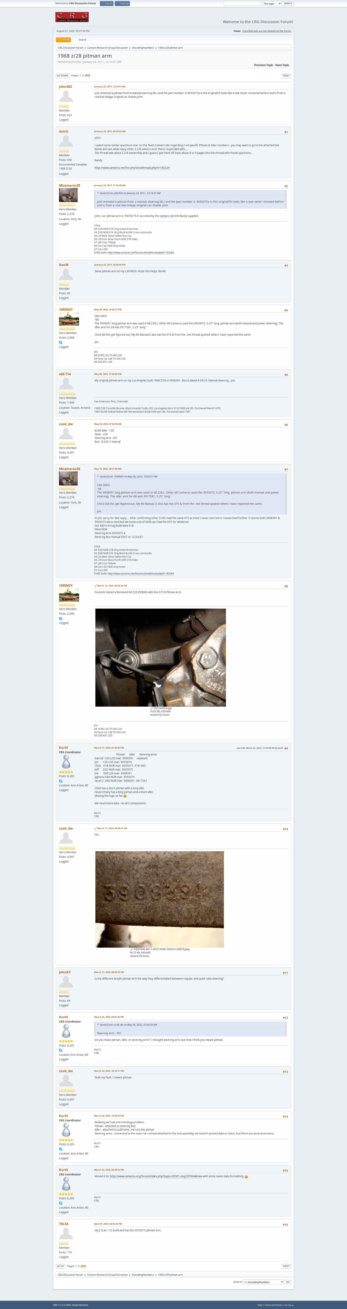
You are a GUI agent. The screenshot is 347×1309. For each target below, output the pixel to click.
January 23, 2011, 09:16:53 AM (110, 131)
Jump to (237, 1281)
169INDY (66, 309)
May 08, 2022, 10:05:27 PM (107, 309)
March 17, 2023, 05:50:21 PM (112, 828)
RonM (63, 265)
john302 (65, 86)
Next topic (282, 65)
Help (260, 1304)
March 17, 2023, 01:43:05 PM (109, 747)
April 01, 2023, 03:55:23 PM (108, 1223)
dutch (63, 131)
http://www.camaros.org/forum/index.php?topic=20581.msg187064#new (156, 1176)
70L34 (63, 1224)
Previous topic (263, 65)
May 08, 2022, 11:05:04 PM (107, 373)
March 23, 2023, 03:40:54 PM (109, 1169)
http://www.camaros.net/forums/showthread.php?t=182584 (141, 252)
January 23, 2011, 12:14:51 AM (110, 86)
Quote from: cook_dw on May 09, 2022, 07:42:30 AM (128, 1024)
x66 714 (65, 374)
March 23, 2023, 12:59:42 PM (109, 1115)
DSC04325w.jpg (162, 708)
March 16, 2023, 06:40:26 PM (112, 585)
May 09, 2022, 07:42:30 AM (107, 423)
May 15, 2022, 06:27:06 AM (107, 468)
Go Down (62, 75)
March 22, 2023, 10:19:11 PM (109, 1070)
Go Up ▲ (289, 1304)
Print (286, 75)
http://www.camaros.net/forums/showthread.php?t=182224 (132, 168)
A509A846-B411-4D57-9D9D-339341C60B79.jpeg (161, 949)
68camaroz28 (69, 185)
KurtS (63, 747)
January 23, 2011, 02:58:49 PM (110, 264)
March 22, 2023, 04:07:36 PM (109, 1016)
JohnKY (65, 972)
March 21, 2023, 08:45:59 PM (109, 972)
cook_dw (66, 424)
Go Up (60, 1266)
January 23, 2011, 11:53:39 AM (110, 185)
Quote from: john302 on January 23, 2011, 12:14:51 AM (130, 193)
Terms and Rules (273, 1304)
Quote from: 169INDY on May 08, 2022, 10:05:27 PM (128, 476)
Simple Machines (80, 1305)
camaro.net (167, 216)
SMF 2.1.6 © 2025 (62, 1305)
